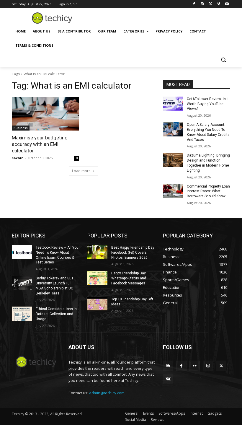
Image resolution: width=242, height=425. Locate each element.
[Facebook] (194, 4)
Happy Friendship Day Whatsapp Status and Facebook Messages (128, 278)
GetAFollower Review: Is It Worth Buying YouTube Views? (208, 104)
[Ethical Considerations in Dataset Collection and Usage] (22, 314)
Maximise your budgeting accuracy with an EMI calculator (40, 144)
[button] (223, 60)
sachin (18, 158)
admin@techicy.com (107, 392)
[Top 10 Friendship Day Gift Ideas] (97, 304)
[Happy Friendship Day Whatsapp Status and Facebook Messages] (97, 278)
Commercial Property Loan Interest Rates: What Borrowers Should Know (208, 191)
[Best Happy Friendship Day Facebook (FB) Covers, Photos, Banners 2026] (97, 252)
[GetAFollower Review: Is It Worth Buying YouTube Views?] (173, 104)
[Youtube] (226, 4)
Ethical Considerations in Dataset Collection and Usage (56, 314)
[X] (210, 4)
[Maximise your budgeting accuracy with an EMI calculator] (45, 114)
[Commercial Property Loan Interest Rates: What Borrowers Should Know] (173, 191)
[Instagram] (202, 4)
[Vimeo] (218, 4)
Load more (81, 170)
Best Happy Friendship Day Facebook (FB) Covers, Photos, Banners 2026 (132, 252)
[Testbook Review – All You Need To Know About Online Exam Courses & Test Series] (22, 252)
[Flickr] (194, 366)
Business (21, 128)
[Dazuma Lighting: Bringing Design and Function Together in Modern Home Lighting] (173, 160)
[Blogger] (168, 366)
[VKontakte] (168, 379)
